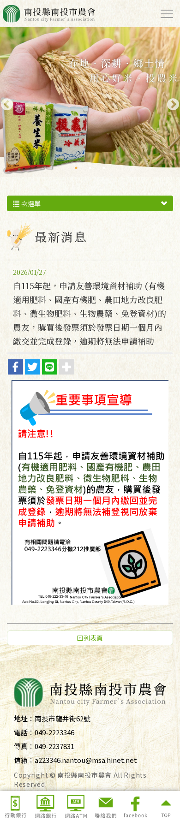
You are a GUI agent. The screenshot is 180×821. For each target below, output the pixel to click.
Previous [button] (4, 102)
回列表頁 (90, 638)
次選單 (30, 203)
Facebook (135, 806)
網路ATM (75, 806)
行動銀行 (15, 806)
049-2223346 (54, 732)
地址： (24, 718)
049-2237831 (54, 746)
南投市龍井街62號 (62, 718)
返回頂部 (165, 806)
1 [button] (76, 168)
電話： (24, 732)
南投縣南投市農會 (48, 14)
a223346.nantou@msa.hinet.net (86, 760)
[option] (90, 102)
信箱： (24, 760)
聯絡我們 (105, 806)
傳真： (24, 746)
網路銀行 (45, 806)
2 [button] (90, 168)
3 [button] (103, 168)
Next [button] (170, 102)
